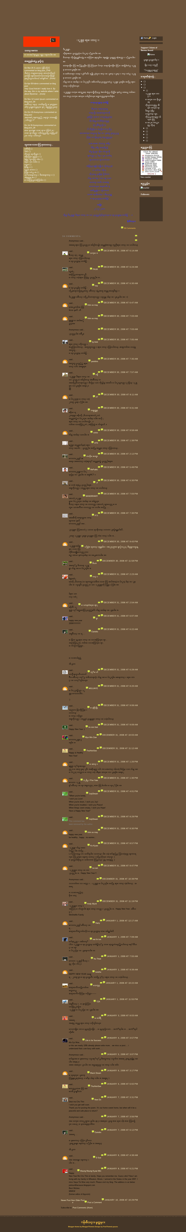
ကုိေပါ (94, 672)
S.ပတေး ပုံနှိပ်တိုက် (42, 68)
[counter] (145, 188)
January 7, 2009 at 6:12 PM (122, 1130)
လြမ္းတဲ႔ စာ (30, 172)
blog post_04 (29, 102)
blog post (28, 115)
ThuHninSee (91, 751)
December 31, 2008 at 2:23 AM (121, 574)
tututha (98, 972)
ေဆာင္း (94, 764)
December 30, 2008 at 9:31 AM (121, 408)
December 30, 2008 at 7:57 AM (121, 372)
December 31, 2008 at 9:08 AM (121, 705)
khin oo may (93, 305)
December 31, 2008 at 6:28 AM (121, 670)
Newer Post (66, 1200)
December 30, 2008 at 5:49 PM (121, 467)
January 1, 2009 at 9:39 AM (122, 970)
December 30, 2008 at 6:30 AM (121, 283)
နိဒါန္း (27, 167)
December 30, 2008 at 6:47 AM (121, 303)
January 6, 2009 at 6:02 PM (122, 1084)
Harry (97, 923)
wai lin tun (97, 939)
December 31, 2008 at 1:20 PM (121, 762)
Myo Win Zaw (91, 737)
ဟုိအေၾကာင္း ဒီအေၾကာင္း (38, 175)
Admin (36, 83)
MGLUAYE (93, 688)
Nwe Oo (97, 1100)
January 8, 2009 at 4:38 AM (122, 1155)
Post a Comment (94, 1202)
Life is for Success (93, 1040)
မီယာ (94, 563)
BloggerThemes (88, 1226)
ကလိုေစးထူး (92, 456)
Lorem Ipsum (39, 99)
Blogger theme (74, 1226)
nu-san (95, 868)
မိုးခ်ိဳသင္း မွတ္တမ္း (94, 1222)
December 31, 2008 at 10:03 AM (120, 735)
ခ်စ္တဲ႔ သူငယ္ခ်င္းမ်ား (32, 159)
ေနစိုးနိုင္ (94, 708)
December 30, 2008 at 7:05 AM (121, 339)
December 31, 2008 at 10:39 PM (120, 879)
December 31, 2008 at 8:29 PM (121, 817)
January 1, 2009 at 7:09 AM (122, 937)
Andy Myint (92, 904)
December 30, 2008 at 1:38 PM (121, 440)
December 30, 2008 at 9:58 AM (121, 430)
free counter (146, 177)
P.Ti (96, 515)
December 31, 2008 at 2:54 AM (121, 602)
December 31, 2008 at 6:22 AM (121, 629)
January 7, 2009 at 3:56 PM (122, 1117)
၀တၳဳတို (27, 149)
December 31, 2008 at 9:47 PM (121, 866)
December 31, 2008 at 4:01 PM (121, 791)
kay (96, 286)
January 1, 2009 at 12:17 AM (122, 921)
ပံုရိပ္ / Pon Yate (90, 780)
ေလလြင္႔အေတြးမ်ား (34, 180)
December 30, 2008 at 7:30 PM (121, 513)
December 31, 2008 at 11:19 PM (120, 901)
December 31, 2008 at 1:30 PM (121, 778)
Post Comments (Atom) (83, 1208)
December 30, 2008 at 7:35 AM (121, 359)
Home (73, 1201)
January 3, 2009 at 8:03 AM (122, 1015)
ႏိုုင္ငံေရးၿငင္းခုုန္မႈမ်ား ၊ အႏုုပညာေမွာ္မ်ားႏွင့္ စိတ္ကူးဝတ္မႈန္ (111, 547)
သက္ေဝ (94, 253)
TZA (98, 1002)
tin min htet (93, 727)
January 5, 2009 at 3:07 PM (122, 1054)
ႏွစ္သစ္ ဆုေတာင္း (87, 40)
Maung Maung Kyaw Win (90, 1171)
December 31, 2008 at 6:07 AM (121, 616)
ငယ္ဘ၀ (26, 164)
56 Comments (130, 228)
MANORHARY (92, 496)
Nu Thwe (97, 959)
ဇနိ (97, 374)
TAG (26, 151)
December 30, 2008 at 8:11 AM (121, 395)
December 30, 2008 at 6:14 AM (121, 251)
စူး (97, 618)
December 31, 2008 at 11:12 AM (120, 748)
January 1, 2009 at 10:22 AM (122, 983)
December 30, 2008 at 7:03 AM (121, 316)
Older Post (80, 1200)
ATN (96, 443)
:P (97, 483)
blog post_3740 (43, 70)
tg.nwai (95, 342)
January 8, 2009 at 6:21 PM (122, 1169)
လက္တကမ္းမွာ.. (151, 114)
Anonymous (39, 112)
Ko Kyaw (94, 846)
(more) (52, 78)
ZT (97, 397)
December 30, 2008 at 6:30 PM (121, 480)
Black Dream (95, 1073)
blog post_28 (29, 128)
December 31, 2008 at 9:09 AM (121, 725)
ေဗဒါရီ (98, 1018)
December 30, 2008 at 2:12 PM (121, 454)
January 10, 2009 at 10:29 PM (121, 1200)
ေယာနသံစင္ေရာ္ (89, 605)
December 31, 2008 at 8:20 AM (121, 686)
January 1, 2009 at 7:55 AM (122, 956)
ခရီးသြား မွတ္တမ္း (31, 157)
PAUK (95, 269)
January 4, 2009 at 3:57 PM (122, 1038)
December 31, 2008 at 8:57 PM (121, 843)
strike (95, 433)
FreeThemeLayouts (110, 1226)
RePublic (94, 469)
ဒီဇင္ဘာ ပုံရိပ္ (149, 111)
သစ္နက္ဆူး (94, 410)
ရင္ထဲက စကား (29, 170)
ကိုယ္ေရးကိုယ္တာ (31, 154)
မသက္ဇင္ (96, 985)
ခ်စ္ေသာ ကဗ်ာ (30, 162)
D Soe (98, 1158)
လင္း (95, 576)
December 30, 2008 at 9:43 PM (121, 541)
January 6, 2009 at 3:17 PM (122, 1071)
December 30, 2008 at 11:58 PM (120, 561)
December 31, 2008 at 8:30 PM (121, 828)
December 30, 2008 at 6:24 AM (121, 267)
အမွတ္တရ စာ (29, 177)
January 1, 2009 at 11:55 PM (122, 999)
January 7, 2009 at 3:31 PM (122, 1097)
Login (154, 38)
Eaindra (95, 632)
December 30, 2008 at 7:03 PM (121, 494)
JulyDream (93, 794)
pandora (94, 361)
